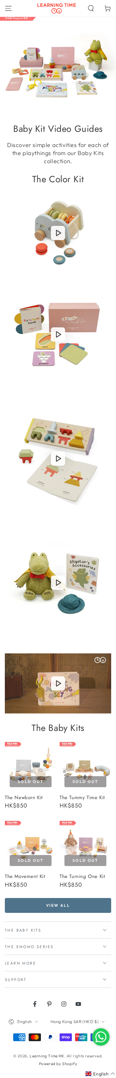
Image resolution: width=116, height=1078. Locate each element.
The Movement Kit (25, 876)
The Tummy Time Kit (82, 797)
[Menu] (8, 8)
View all (58, 905)
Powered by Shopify (58, 1063)
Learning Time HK (47, 1055)
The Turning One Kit (82, 876)
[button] (90, 8)
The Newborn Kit (24, 797)
